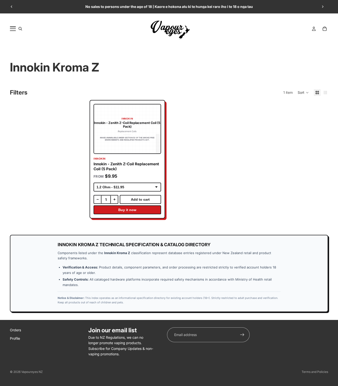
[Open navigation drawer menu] (13, 28)
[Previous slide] (11, 6)
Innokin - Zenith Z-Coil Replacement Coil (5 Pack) (126, 166)
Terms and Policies (315, 372)
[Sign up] (242, 335)
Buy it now (127, 210)
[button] (303, 92)
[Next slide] (322, 6)
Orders (15, 330)
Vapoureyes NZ (32, 372)
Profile (15, 339)
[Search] (20, 28)
